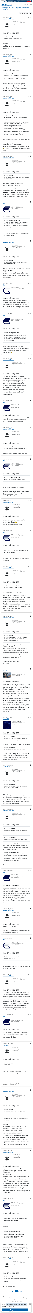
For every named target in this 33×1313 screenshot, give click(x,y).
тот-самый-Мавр (8, 19)
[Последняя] (25, 1291)
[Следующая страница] (23, 1291)
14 (21, 1291)
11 (14, 1291)
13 (18, 1291)
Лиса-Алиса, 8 (7, 767)
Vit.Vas (5, 671)
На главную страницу (7, 7)
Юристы (5, 9)
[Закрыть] (30, 1304)
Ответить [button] (25, 13)
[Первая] (8, 1291)
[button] (31, 4)
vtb (4, 204)
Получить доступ (15, 1310)
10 (12, 1291)
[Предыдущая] (10, 1291)
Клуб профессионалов (22, 7)
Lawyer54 (6, 719)
